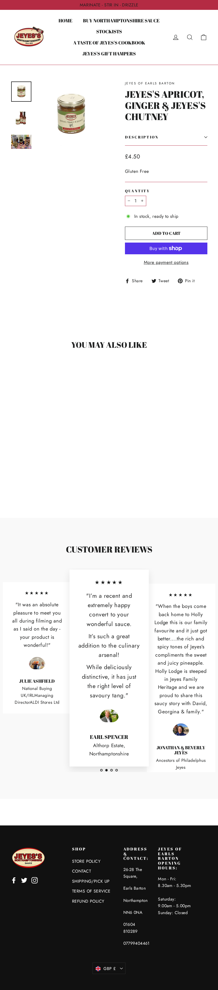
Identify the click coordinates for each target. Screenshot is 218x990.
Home (65, 20)
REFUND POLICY (88, 901)
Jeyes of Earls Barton (150, 83)
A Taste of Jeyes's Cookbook (109, 42)
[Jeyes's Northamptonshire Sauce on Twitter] (24, 879)
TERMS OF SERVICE (91, 891)
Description (141, 137)
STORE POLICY (86, 861)
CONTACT (81, 871)
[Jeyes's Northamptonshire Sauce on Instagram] (34, 879)
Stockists (109, 31)
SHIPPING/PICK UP (91, 881)
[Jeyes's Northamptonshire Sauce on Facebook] (14, 879)
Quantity (137, 191)
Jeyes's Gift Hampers (109, 53)
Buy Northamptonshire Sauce (121, 20)
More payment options (166, 262)
